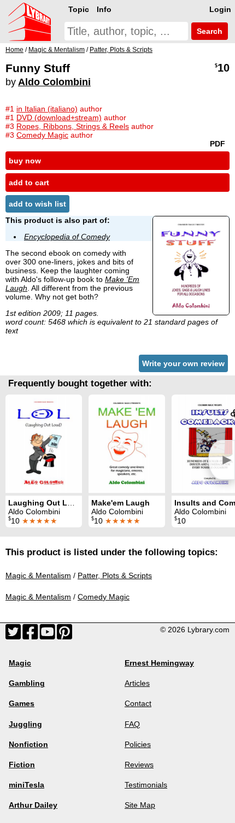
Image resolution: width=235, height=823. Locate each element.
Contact (138, 703)
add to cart (29, 182)
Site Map (140, 805)
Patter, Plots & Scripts (115, 575)
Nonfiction (28, 744)
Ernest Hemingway (159, 663)
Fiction (22, 764)
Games (21, 703)
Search (208, 31)
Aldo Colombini (54, 82)
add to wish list (37, 203)
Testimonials (146, 784)
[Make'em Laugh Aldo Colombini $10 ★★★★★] (127, 444)
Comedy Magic (104, 596)
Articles (137, 683)
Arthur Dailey (33, 805)
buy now (25, 160)
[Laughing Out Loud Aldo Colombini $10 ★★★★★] (43, 444)
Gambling (27, 683)
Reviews (139, 764)
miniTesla (26, 784)
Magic (20, 663)
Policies (138, 744)
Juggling (25, 724)
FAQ (132, 724)
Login (220, 9)
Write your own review (183, 363)
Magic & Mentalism (38, 575)
